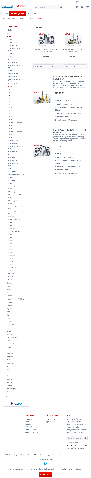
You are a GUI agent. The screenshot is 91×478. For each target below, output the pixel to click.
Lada (8, 318)
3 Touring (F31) (12, 171)
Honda (9, 302)
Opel (8, 350)
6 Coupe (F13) (12, 217)
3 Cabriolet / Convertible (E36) (15, 80)
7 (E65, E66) (11, 228)
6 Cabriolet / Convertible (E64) (15, 208)
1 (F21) (10, 56)
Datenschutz (50, 419)
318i (10, 137)
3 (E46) (10, 87)
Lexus (9, 328)
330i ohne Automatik (15, 123)
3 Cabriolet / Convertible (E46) (15, 147)
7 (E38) (10, 225)
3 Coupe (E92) (12, 160)
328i (10, 120)
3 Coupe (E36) (12, 76)
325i (10, 126)
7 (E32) (10, 222)
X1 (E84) (10, 237)
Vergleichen (61, 120)
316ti (10, 108)
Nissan (9, 347)
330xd (11, 96)
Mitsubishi (11, 344)
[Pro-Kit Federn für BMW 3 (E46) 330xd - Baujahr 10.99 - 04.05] (46, 39)
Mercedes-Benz (12, 337)
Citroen (9, 280)
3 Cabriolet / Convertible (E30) (15, 66)
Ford (8, 293)
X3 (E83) (10, 240)
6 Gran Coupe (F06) (14, 220)
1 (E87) (10, 42)
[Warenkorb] (87, 7)
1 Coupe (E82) (12, 45)
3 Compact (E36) (13, 73)
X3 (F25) (10, 246)
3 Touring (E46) (13, 151)
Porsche (10, 357)
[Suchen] (60, 7)
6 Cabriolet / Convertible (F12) (15, 213)
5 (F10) (10, 198)
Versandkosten (40, 455)
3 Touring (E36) (13, 84)
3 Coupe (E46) (12, 143)
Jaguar (9, 309)
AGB (26, 435)
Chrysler (10, 276)
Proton (9, 360)
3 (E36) (10, 70)
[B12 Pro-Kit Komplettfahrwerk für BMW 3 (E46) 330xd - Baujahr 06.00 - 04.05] (73, 39)
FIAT (8, 289)
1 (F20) (10, 53)
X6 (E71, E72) (12, 255)
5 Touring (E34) (13, 180)
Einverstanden (45, 474)
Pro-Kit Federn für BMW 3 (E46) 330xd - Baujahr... (46, 50)
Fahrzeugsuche (11, 26)
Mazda (9, 334)
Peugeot (10, 353)
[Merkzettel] (76, 7)
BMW (9, 36)
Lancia (9, 321)
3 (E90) (10, 154)
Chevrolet (10, 273)
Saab (8, 366)
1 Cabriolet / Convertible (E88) (15, 49)
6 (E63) (10, 204)
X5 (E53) (10, 249)
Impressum (50, 422)
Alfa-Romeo (11, 30)
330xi (10, 134)
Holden (9, 296)
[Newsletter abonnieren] (85, 438)
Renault (10, 363)
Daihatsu (10, 286)
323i (10, 129)
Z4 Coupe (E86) (12, 267)
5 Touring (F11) (12, 201)
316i (10, 99)
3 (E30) (10, 59)
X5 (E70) (10, 252)
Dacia (9, 283)
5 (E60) (10, 189)
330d (10, 90)
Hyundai (10, 305)
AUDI (8, 33)
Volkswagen (11, 389)
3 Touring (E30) (13, 62)
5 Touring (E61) (13, 192)
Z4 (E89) (10, 270)
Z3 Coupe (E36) (12, 261)
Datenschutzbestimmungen (77, 445)
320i (10, 102)
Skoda (9, 373)
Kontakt (27, 422)
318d (10, 114)
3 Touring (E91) (13, 157)
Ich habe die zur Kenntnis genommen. (77, 445)
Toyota (9, 385)
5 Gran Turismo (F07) (14, 195)
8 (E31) (10, 234)
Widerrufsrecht (30, 429)
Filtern (39, 66)
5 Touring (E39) (13, 186)
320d (10, 111)
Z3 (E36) (10, 258)
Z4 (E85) (10, 264)
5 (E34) (10, 177)
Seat (8, 369)
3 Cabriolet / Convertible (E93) (15, 164)
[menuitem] (48, 7)
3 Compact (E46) (13, 140)
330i (10, 105)
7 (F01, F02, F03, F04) (14, 231)
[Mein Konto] (82, 7)
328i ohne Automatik (15, 132)
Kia (8, 315)
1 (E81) (10, 39)
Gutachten (9, 397)
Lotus (9, 331)
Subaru (9, 379)
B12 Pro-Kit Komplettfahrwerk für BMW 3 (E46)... (73, 50)
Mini (8, 341)
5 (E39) (10, 183)
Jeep (8, 312)
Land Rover (11, 325)
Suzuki (9, 382)
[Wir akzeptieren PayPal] (16, 403)
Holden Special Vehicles (16, 299)
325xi (10, 93)
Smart (9, 376)
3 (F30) (10, 168)
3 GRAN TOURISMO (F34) (16, 174)
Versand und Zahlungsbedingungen (32, 425)
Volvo (9, 392)
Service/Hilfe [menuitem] (83, 2)
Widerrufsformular (31, 432)
